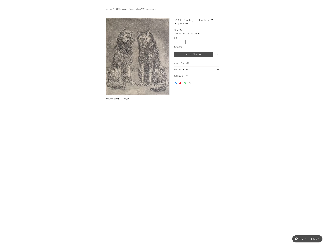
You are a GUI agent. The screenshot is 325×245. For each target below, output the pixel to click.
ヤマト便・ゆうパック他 (191, 34)
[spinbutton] (179, 42)
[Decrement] (175, 42)
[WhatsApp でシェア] (185, 83)
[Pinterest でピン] (180, 83)
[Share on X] (190, 83)
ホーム (109, 9)
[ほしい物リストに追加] (216, 54)
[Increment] (183, 42)
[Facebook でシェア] (175, 83)
